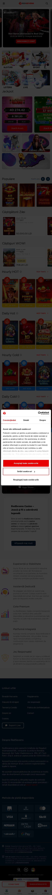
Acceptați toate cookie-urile (26, 463)
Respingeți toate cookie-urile (26, 480)
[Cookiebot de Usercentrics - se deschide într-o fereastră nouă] (38, 413)
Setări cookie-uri (24, 471)
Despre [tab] (43, 420)
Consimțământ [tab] (9, 420)
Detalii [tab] (26, 420)
